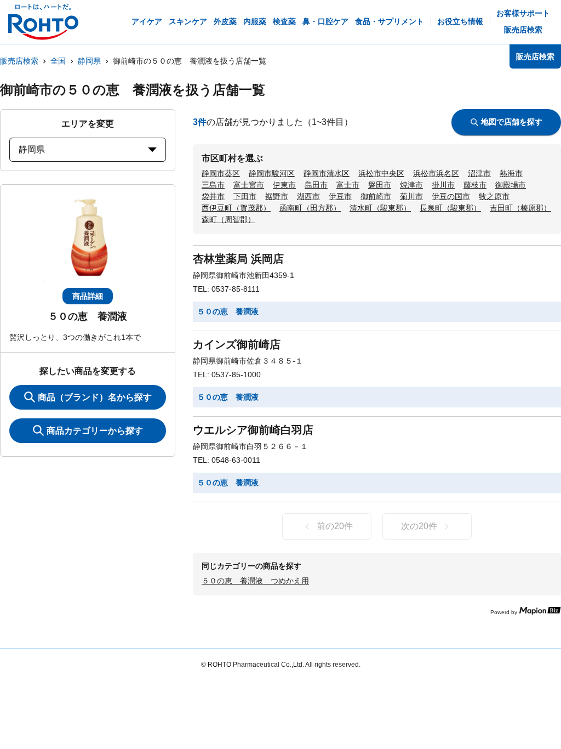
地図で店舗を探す (511, 121)
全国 (58, 60)
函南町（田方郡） (310, 207)
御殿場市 (510, 184)
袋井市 (213, 196)
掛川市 (443, 184)
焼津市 (411, 184)
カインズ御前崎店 (236, 344)
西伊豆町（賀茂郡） (236, 207)
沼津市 (479, 173)
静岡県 (89, 60)
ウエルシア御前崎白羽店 (253, 430)
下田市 (244, 196)
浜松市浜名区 (436, 173)
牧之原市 (494, 196)
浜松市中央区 (381, 173)
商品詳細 (87, 296)
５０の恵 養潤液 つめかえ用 (255, 580)
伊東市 (284, 184)
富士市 (347, 184)
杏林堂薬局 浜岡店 (238, 259)
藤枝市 (474, 184)
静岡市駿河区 (272, 173)
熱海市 (511, 173)
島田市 (316, 184)
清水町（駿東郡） (380, 207)
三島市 (213, 184)
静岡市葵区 (221, 173)
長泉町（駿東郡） (450, 207)
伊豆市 (340, 196)
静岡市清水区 (327, 173)
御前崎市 (375, 196)
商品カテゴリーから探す (95, 430)
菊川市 (411, 196)
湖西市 (308, 196)
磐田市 (379, 184)
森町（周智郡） (228, 219)
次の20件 (419, 526)
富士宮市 (248, 184)
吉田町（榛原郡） (520, 207)
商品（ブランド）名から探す (95, 397)
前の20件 (335, 526)
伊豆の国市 (451, 196)
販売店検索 (19, 60)
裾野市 (276, 196)
